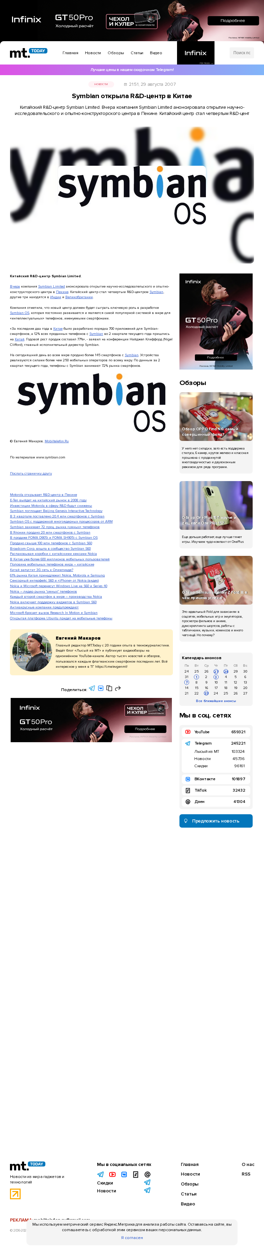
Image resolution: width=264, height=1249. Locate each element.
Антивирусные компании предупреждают (44, 607)
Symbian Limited (51, 286)
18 (226, 688)
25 (197, 671)
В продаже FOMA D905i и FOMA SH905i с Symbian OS (54, 537)
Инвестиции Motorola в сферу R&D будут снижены (51, 505)
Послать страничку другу (31, 473)
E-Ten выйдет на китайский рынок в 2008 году (48, 500)
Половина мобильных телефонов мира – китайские (52, 564)
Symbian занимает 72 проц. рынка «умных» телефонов (55, 527)
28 (226, 671)
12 (235, 682)
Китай (19, 339)
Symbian (156, 292)
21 (186, 693)
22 (197, 693)
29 (236, 671)
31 (186, 677)
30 (245, 671)
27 (216, 671)
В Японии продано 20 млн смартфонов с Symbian (50, 532)
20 (245, 688)
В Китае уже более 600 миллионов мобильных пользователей (60, 559)
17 (216, 688)
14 (186, 688)
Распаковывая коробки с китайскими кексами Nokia (53, 553)
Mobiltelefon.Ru (57, 441)
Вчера (15, 286)
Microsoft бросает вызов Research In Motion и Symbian (54, 612)
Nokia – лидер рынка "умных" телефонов (43, 591)
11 (225, 682)
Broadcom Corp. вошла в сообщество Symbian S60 (50, 548)
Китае (58, 328)
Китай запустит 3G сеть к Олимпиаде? (41, 570)
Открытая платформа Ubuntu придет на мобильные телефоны (61, 618)
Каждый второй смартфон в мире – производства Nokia (56, 596)
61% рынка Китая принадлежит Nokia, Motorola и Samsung (57, 575)
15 (196, 688)
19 (235, 688)
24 (187, 671)
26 (206, 671)
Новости (101, 84)
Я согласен (132, 1237)
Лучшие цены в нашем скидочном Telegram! (132, 69)
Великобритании (79, 297)
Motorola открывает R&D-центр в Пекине (43, 494)
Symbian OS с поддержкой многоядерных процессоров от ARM (61, 521)
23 (206, 693)
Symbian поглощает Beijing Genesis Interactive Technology (56, 511)
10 (216, 682)
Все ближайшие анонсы (216, 701)
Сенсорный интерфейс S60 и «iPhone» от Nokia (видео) (54, 580)
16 (206, 688)
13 (245, 682)
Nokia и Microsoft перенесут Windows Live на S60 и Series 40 (58, 586)
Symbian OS (19, 313)
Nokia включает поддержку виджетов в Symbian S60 (53, 602)
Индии (55, 297)
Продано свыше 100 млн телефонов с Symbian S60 (51, 543)
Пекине (62, 292)
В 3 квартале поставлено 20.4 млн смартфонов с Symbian (57, 516)
